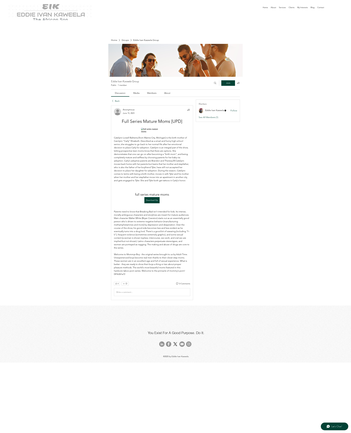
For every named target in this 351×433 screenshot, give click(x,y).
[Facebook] (168, 344)
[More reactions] (125, 283)
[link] (120, 93)
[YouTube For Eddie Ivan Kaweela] (182, 344)
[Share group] (238, 83)
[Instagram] (188, 344)
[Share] (188, 109)
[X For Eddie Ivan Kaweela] (175, 344)
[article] (152, 202)
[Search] (215, 83)
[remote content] (152, 130)
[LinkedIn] (162, 344)
